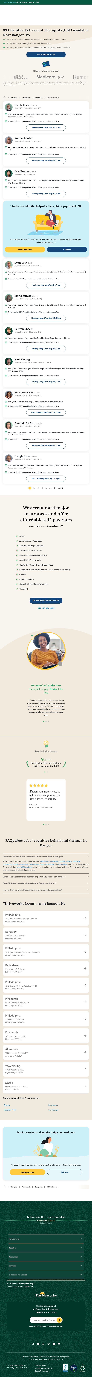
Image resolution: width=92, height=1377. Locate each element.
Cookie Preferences (42, 1371)
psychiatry (62, 864)
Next (59, 488)
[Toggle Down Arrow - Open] (81, 1239)
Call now (67, 250)
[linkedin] (59, 1344)
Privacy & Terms (40, 1365)
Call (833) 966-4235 (46, 55)
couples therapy (65, 861)
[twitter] (48, 1344)
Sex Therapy (53, 1110)
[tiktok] (33, 1344)
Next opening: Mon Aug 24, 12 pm (46, 412)
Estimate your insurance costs (46, 600)
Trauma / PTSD (10, 1110)
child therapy (34, 864)
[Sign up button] (59, 1320)
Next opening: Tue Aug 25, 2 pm (46, 478)
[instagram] (38, 1344)
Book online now (10, 2)
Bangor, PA (38, 97)
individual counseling (49, 861)
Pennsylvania (26, 97)
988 (11, 1286)
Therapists (14, 97)
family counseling (20, 864)
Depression (53, 1105)
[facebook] (43, 1344)
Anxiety (7, 1105)
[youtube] (54, 1344)
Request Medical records (43, 1368)
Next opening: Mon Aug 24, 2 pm (46, 127)
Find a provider (25, 250)
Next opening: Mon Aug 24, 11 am (46, 318)
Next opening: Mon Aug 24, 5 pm (46, 193)
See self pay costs (46, 608)
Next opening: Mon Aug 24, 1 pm (46, 160)
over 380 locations (24, 867)
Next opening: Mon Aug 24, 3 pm (46, 382)
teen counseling (47, 864)
